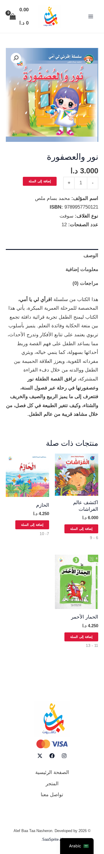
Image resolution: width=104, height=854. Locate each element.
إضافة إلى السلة (40, 181)
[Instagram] (64, 755)
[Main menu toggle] (90, 16)
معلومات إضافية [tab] (82, 269)
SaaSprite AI (52, 839)
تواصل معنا (52, 794)
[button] (16, 58)
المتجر (52, 783)
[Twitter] (39, 755)
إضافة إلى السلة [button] (81, 528)
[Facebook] (52, 755)
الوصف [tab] (90, 255)
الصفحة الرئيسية (52, 772)
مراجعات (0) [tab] (85, 283)
